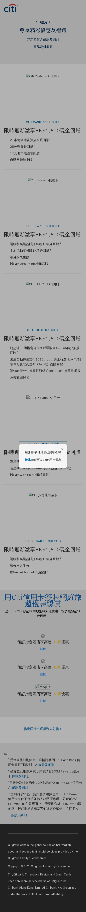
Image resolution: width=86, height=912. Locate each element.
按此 (28, 459)
